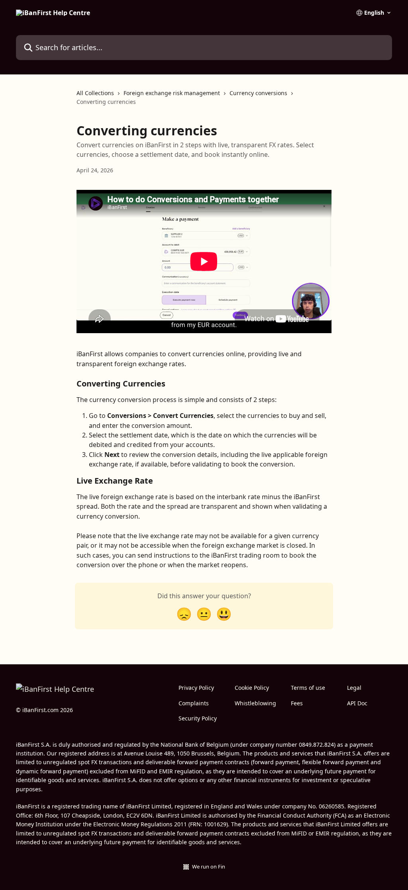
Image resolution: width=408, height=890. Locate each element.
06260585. (332, 806)
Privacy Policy (196, 687)
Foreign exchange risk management (172, 93)
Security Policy (197, 718)
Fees (297, 703)
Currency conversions (258, 93)
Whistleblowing (255, 703)
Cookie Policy (252, 687)
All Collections (95, 93)
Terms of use (308, 687)
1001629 (215, 824)
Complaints (193, 703)
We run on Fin (208, 866)
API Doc (357, 703)
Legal (354, 687)
